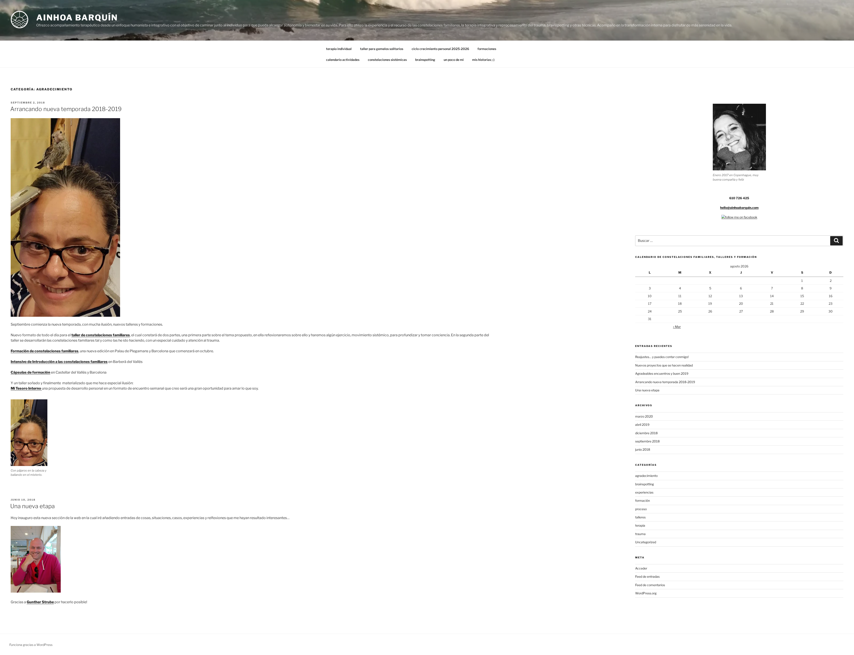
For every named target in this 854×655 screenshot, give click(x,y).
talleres (640, 517)
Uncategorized (645, 542)
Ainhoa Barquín (77, 17)
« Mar (677, 326)
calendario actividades (342, 60)
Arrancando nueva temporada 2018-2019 (66, 109)
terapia (640, 525)
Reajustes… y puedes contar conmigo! (662, 357)
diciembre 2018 (646, 433)
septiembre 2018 (647, 441)
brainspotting (425, 60)
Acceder (641, 568)
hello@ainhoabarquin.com (739, 207)
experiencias (644, 492)
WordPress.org (646, 593)
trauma (640, 534)
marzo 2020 (644, 416)
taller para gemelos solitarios (381, 49)
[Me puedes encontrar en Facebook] (739, 217)
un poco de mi (454, 60)
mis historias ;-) (483, 60)
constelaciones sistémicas (387, 60)
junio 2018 (642, 449)
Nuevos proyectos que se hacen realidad (664, 365)
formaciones (486, 49)
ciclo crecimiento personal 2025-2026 (440, 49)
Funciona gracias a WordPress (30, 645)
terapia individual (339, 49)
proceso (641, 509)
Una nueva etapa (32, 506)
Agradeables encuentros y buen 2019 (661, 373)
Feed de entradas (647, 576)
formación (642, 500)
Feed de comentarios (650, 585)
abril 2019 (642, 424)
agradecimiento (646, 476)
